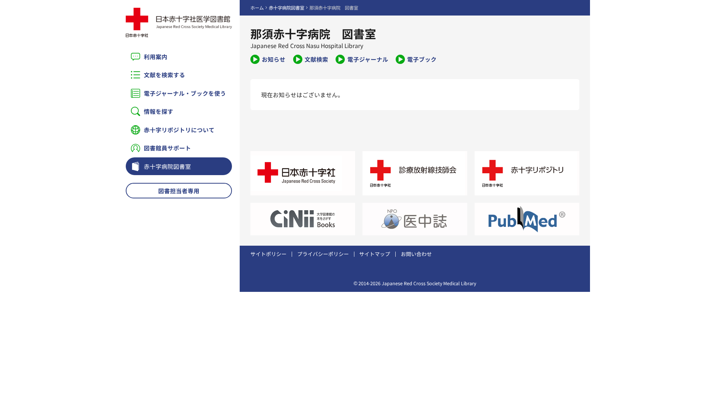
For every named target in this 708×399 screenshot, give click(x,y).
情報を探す (158, 111)
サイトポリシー (268, 254)
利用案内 (155, 56)
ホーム (257, 7)
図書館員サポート (167, 148)
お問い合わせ (416, 254)
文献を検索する (164, 75)
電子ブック (422, 59)
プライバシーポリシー (323, 254)
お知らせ (273, 59)
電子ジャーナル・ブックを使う (185, 93)
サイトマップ (374, 254)
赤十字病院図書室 (167, 166)
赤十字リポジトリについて (179, 130)
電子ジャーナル (367, 59)
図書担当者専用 (178, 191)
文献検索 (316, 59)
